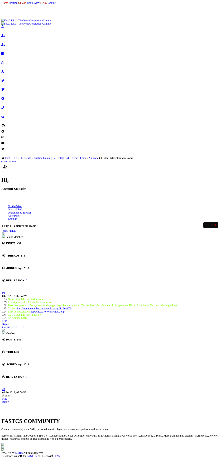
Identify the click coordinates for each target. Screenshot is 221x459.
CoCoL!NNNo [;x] (12, 327)
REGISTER (17, 11)
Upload (22, 2)
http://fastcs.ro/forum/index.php (48, 311)
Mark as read (9, 161)
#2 (3, 389)
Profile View (15, 206)
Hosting (13, 2)
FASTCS (32, 456)
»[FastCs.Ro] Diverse (66, 158)
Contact (52, 2)
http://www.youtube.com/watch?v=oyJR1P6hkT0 (44, 308)
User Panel (14, 215)
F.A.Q (43, 2)
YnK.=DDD (9, 230)
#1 (3, 292)
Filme (83, 158)
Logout (211, 225)
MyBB (19, 452)
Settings (12, 218)
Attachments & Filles (19, 212)
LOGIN (5, 11)
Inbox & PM (15, 209)
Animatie (93, 158)
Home (4, 2)
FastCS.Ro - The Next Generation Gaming (28, 158)
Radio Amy (33, 2)
